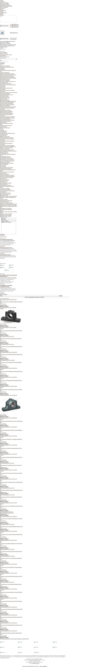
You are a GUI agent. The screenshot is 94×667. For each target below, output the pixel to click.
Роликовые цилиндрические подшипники (8, 106)
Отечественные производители (6, 239)
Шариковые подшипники (5, 136)
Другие (1, 128)
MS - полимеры (3, 166)
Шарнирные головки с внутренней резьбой (8, 196)
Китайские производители (5, 254)
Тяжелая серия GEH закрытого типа (7, 66)
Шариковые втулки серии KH (5, 214)
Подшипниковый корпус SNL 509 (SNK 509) (8, 395)
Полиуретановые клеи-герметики (6, 167)
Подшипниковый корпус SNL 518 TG (7, 524)
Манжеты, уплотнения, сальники (6, 147)
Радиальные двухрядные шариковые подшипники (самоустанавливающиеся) (7, 146)
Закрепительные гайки (4, 201)
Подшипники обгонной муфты (6, 125)
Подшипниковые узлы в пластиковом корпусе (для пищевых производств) (7, 160)
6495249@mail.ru (14, 32)
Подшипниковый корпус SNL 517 (6, 511)
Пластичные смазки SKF (4, 100)
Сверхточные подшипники (5, 110)
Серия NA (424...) (3, 132)
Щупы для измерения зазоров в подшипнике (8, 92)
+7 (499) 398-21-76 (14, 25)
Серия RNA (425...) (3, 131)
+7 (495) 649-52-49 (14, 24)
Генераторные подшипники (5, 189)
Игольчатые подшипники (5, 105)
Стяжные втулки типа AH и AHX (6, 202)
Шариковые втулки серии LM (5, 208)
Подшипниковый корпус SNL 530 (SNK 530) (8, 622)
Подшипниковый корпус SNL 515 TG (7, 463)
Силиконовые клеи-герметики (5, 168)
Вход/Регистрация (3, 52)
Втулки (1, 198)
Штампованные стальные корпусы (6, 158)
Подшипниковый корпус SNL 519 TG (7, 549)
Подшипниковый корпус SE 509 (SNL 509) (8, 299)
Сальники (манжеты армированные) (7, 149)
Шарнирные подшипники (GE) (6, 112)
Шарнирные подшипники (5, 65)
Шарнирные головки (4, 195)
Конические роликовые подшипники (7, 73)
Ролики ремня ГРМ (3, 184)
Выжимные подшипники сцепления (7, 186)
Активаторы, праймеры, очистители (7, 175)
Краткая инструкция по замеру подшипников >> (6, 55)
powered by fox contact (3, 236)
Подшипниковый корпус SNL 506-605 (7, 360)
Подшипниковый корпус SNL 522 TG (7, 582)
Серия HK (2, 129)
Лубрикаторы (2, 86)
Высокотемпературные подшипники (7, 119)
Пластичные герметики (4, 174)
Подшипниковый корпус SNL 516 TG (7, 487)
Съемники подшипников (4, 93)
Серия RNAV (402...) (4, 134)
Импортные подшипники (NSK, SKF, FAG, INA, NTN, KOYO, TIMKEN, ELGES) (8, 102)
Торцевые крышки (3, 99)
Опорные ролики (3, 122)
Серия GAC (2, 68)
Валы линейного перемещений (6, 209)
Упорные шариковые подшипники (6, 113)
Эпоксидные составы (4, 180)
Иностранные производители (6, 247)
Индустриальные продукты (5, 193)
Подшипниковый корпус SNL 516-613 (7, 494)
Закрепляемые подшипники (5, 121)
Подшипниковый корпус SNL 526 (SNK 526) (8, 607)
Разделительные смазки (4, 179)
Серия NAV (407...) (3, 135)
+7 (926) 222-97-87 (14, 27)
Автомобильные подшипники (5, 182)
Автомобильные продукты (5, 192)
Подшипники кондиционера (5, 185)
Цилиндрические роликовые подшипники (8, 74)
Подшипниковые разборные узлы (6, 94)
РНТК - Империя (43, 666)
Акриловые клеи (3, 178)
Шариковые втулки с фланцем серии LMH (8, 204)
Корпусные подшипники (5, 80)
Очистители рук (3, 165)
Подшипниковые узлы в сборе (6, 83)
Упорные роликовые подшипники (6, 75)
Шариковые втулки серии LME (6, 213)
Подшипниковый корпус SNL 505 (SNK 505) (8, 352)
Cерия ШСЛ (2, 69)
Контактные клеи (3, 181)
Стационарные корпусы (4, 96)
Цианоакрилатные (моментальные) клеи (7, 169)
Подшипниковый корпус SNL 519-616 (7, 556)
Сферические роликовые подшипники (7, 76)
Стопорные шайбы (3, 199)
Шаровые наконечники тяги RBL (6, 123)
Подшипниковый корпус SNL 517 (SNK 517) (8, 516)
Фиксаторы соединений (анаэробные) (7, 176)
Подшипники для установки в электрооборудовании (6, 286)
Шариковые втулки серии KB (5, 216)
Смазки (1, 170)
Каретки (1, 210)
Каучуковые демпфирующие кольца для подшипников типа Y (7, 82)
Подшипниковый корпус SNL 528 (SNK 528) (8, 614)
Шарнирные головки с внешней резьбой (7, 197)
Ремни (1, 124)
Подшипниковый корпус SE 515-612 (7, 344)
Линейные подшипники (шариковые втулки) (8, 203)
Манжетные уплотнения (4, 97)
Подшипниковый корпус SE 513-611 (7, 336)
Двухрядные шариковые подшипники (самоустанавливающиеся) (7, 118)
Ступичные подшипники (5, 188)
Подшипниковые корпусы (5, 79)
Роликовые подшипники (4, 72)
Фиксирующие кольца (4, 95)
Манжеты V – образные (4, 148)
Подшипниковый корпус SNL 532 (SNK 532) (8, 630)
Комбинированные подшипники (6, 111)
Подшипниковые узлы (4, 153)
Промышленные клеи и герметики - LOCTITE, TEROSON (7, 164)
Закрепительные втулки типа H (6, 200)
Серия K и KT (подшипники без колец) (7, 133)
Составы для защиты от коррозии (6, 177)
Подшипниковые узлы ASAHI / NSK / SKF (8, 78)
